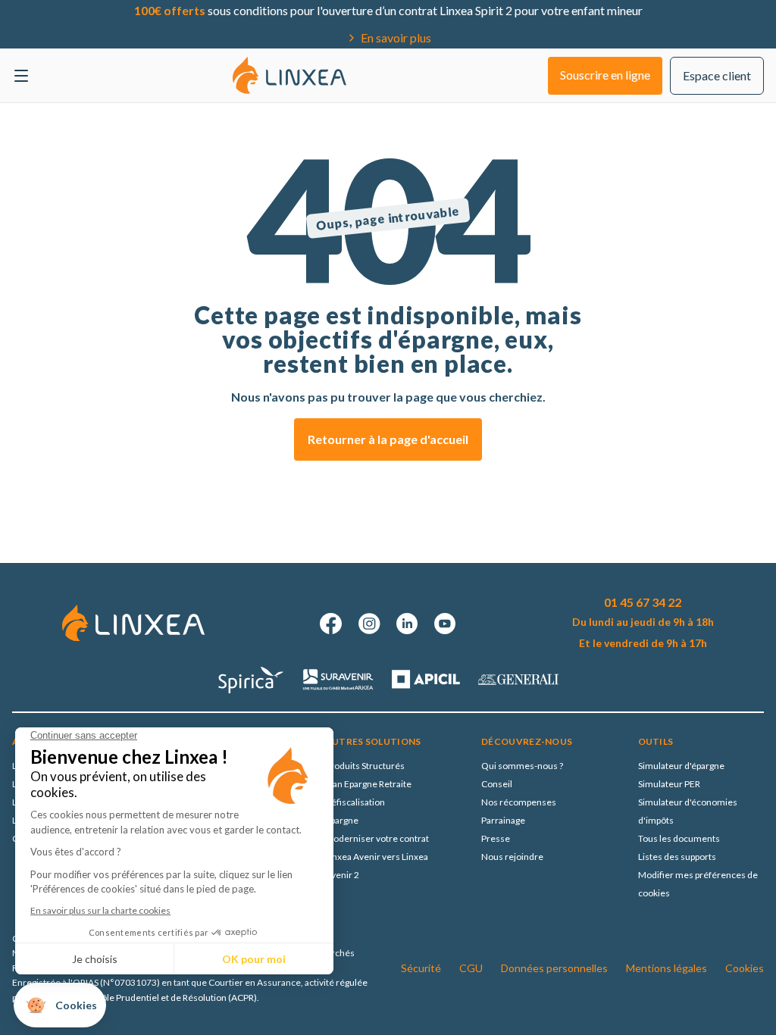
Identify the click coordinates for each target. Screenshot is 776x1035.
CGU (471, 968)
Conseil (496, 784)
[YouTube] (444, 623)
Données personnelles (554, 968)
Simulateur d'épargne (681, 765)
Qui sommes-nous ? (522, 765)
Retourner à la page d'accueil (388, 439)
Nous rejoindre (512, 856)
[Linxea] (289, 75)
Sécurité (421, 968)
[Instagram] (369, 623)
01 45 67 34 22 (642, 602)
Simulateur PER (669, 784)
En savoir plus (396, 37)
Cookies (744, 968)
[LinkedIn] (407, 623)
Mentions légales (666, 968)
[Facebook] (331, 623)
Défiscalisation (355, 802)
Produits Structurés (365, 765)
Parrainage (503, 820)
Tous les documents (679, 838)
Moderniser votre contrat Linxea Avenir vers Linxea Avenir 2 (377, 856)
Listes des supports (677, 856)
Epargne (341, 820)
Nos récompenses (518, 802)
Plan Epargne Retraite (368, 784)
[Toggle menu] (21, 76)
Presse (495, 838)
